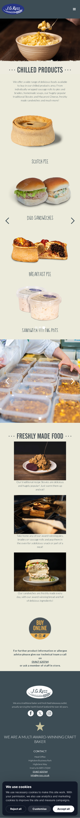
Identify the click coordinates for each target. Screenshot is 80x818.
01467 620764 (40, 661)
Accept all (63, 808)
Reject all (16, 808)
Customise (40, 808)
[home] (19, 9)
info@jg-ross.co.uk (40, 775)
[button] (74, 9)
